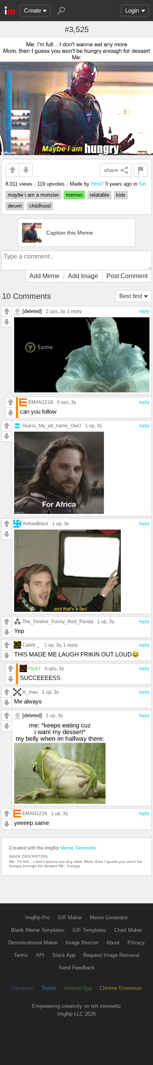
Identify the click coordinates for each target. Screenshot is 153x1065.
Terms (21, 955)
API (40, 955)
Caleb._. (31, 644)
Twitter (49, 988)
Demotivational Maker (33, 943)
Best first (130, 296)
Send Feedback (77, 968)
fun (142, 184)
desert (15, 206)
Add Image (83, 276)
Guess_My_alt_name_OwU (51, 425)
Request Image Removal (111, 955)
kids (121, 195)
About (113, 943)
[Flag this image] (141, 170)
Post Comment (127, 276)
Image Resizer (82, 943)
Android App (78, 988)
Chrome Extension (121, 988)
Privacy (136, 943)
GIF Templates (89, 930)
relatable (99, 195)
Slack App (63, 955)
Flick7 (97, 183)
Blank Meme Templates (38, 930)
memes (74, 195)
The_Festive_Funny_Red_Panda (57, 621)
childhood (40, 206)
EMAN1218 (40, 402)
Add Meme (44, 276)
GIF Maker (70, 917)
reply (144, 311)
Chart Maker (128, 930)
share (111, 170)
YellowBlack (35, 523)
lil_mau (30, 691)
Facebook (22, 988)
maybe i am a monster (33, 195)
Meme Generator (78, 848)
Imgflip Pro (37, 917)
